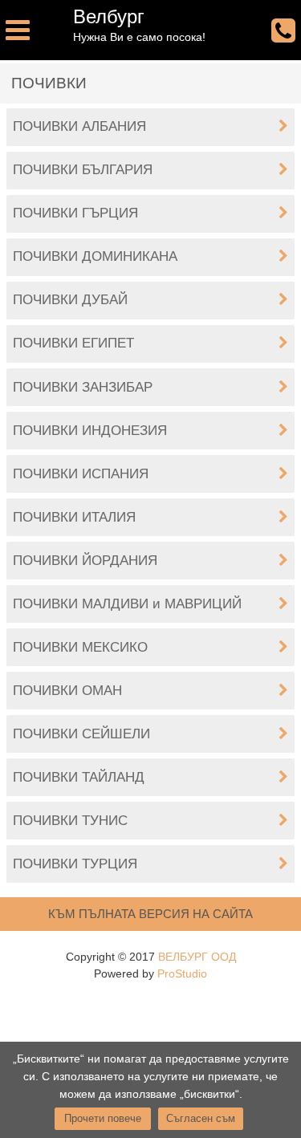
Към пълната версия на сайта (150, 914)
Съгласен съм (200, 1118)
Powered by (150, 973)
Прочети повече (102, 1118)
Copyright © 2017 (151, 956)
